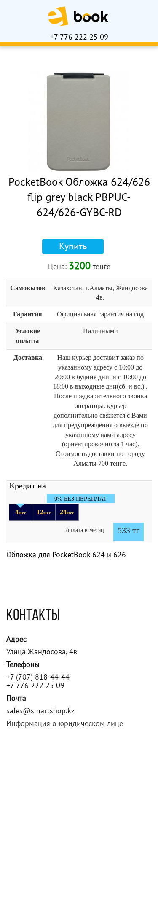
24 (67, 511)
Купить (73, 246)
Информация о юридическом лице (64, 723)
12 (44, 511)
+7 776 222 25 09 (79, 37)
